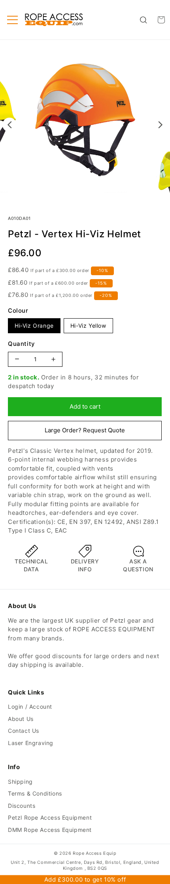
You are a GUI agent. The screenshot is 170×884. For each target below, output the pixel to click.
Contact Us (23, 730)
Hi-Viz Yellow (88, 325)
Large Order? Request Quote (85, 430)
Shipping (20, 781)
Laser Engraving (30, 742)
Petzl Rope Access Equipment (50, 817)
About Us (21, 718)
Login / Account (30, 706)
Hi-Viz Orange (34, 325)
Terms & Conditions (35, 793)
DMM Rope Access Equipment (50, 829)
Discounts (21, 805)
